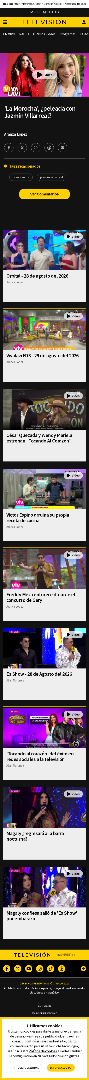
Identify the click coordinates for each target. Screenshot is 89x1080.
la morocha (21, 177)
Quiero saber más (28, 1067)
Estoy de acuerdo (61, 1067)
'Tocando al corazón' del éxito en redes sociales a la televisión (40, 756)
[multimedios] (44, 12)
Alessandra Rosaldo (76, 4)
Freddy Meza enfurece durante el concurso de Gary (40, 597)
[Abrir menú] (5, 22)
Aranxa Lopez (15, 134)
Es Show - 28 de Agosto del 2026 (39, 674)
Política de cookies (43, 1051)
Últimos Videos (44, 34)
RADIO (24, 34)
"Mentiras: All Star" (31, 4)
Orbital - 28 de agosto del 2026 (37, 276)
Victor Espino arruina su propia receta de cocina (37, 518)
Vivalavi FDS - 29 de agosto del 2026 (42, 355)
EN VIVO (9, 34)
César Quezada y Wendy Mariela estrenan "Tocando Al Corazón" (39, 438)
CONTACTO (44, 1006)
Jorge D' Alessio (53, 4)
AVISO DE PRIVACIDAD (44, 1013)
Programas (68, 34)
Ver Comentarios (44, 194)
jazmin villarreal (51, 177)
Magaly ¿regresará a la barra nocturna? (35, 836)
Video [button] (48, 75)
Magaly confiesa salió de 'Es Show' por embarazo (41, 916)
